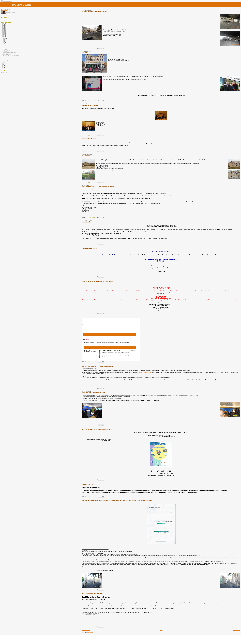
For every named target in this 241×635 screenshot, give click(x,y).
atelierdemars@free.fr (110, 617)
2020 (3, 29)
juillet (3, 42)
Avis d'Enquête (86, 222)
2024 (3, 25)
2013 (3, 36)
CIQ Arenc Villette (4, 72)
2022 (3, 27)
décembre (4, 37)
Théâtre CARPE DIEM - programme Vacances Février (97, 281)
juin (3, 43)
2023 (3, 26)
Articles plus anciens (236, 630)
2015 (3, 34)
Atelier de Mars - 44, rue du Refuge (92, 593)
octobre (4, 39)
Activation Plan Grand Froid (90, 138)
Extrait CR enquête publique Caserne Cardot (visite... (11, 60)
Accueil (161, 630)
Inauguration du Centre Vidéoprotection (93, 392)
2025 (3, 24)
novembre (4, 38)
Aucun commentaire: (93, 100)
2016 (3, 33)
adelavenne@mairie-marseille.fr (101, 207)
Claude (9, 10)
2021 (3, 28)
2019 (3, 30)
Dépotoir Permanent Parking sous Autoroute (95, 11)
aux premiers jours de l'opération (145, 372)
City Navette (85, 52)
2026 (3, 23)
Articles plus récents (86, 630)
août (3, 41)
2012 (3, 63)
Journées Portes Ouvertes (89, 248)
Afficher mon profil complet (10, 12)
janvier (4, 62)
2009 (3, 66)
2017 (3, 32)
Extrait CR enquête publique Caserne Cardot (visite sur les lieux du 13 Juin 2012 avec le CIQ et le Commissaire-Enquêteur (117, 500)
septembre (4, 40)
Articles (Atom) (90, 632)
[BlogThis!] (100, 48)
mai (3, 44)
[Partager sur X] (101, 48)
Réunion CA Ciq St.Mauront (90, 105)
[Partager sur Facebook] (102, 48)
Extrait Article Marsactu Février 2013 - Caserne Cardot (97, 366)
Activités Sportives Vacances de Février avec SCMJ (97, 429)
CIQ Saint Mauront (21, 4)
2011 (3, 64)
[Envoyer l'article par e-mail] (97, 100)
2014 (3, 35)
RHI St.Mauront (86, 155)
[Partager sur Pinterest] (103, 48)
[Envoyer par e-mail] (98, 48)
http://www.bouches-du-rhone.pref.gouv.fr (143, 231)
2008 (3, 67)
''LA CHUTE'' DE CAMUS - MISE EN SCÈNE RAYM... (11, 56)
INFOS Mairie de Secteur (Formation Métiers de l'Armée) (98, 186)
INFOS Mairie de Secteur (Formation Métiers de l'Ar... (11, 52)
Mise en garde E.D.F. (88, 484)
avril (3, 45)
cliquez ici (87, 339)
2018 (3, 31)
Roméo (203, 372)
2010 (3, 65)
